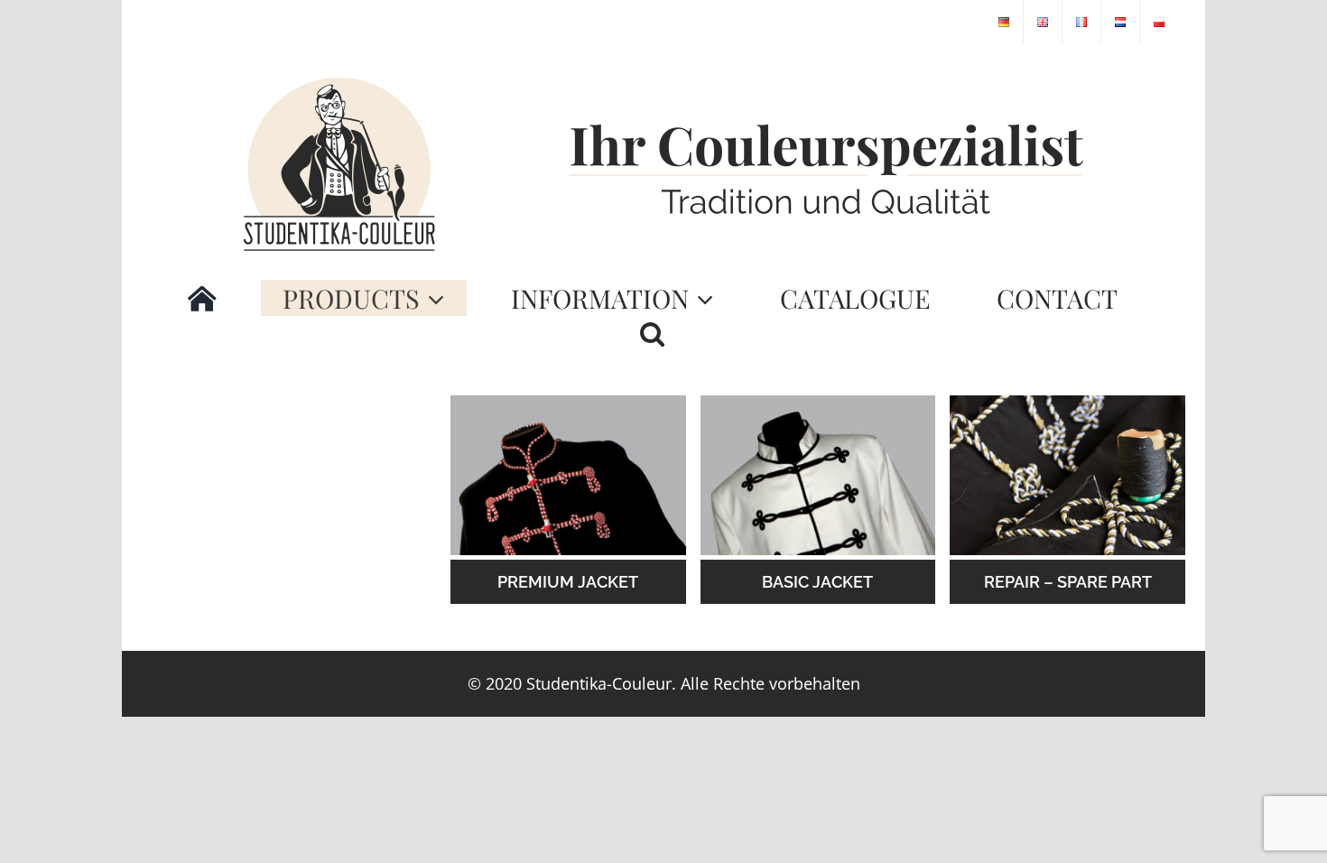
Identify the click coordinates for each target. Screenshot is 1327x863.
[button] (652, 334)
